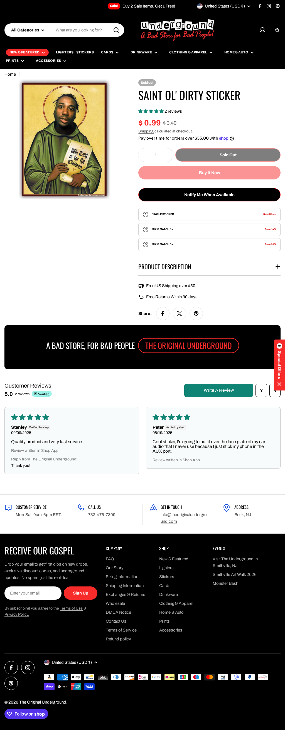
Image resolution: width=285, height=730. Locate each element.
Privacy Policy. (16, 614)
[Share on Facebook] (162, 313)
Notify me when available (209, 195)
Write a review (219, 390)
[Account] (262, 30)
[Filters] (261, 390)
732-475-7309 (102, 514)
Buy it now (209, 173)
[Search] (116, 30)
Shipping (146, 131)
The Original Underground (42, 702)
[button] (151, 111)
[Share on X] (179, 313)
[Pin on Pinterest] (196, 313)
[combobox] (64, 30)
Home (10, 74)
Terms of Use (71, 608)
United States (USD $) (225, 6)
